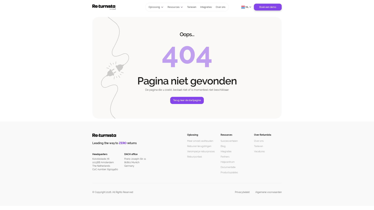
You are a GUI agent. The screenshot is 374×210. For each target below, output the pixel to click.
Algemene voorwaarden (268, 192)
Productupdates (229, 172)
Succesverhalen (229, 141)
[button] (156, 7)
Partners (225, 156)
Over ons (220, 7)
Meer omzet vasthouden (200, 141)
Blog (223, 146)
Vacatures (259, 151)
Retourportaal (194, 156)
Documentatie (228, 167)
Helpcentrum (228, 162)
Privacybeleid (242, 192)
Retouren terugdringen (199, 146)
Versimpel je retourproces (201, 151)
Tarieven (191, 7)
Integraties (206, 7)
